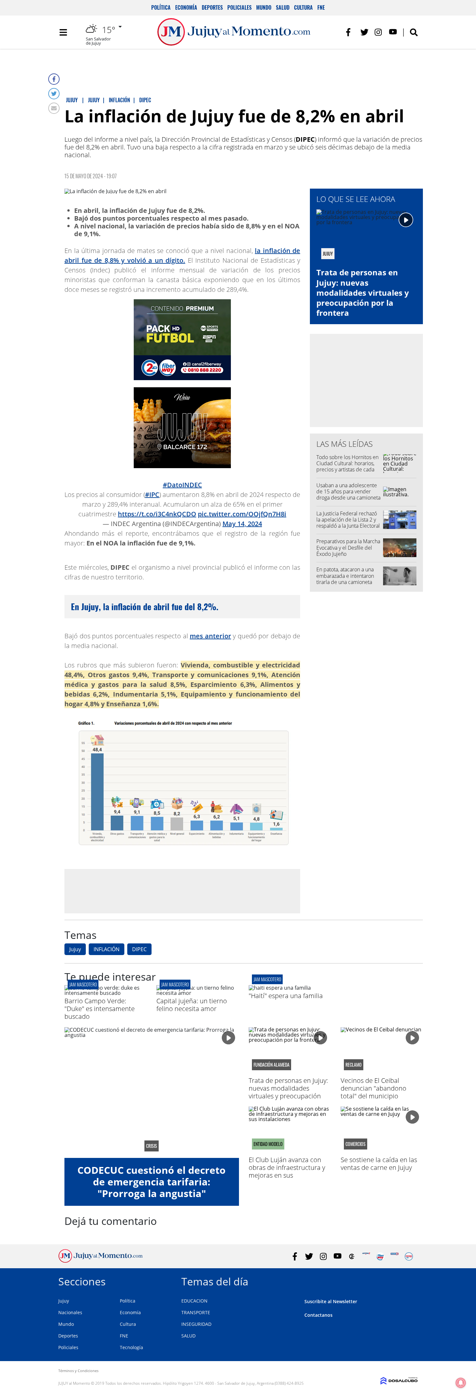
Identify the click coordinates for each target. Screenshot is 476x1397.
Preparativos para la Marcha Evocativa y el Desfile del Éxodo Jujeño (348, 547)
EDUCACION (194, 1301)
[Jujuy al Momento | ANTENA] (366, 1256)
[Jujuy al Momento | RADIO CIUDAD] (409, 1256)
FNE (321, 7)
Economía (186, 7)
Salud (282, 7)
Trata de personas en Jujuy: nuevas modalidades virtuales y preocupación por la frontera (362, 292)
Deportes (212, 7)
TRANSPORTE (195, 1312)
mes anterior (210, 636)
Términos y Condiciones (78, 1370)
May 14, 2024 (242, 523)
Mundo (263, 7)
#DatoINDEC (182, 484)
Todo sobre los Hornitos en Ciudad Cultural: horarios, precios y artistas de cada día (347, 466)
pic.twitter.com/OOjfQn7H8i (242, 514)
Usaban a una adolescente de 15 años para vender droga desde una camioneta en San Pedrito (348, 495)
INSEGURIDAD (196, 1324)
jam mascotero (83, 984)
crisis (151, 1146)
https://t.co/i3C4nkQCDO (157, 514)
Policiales (239, 7)
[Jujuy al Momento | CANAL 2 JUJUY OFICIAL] (352, 1256)
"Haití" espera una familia (286, 995)
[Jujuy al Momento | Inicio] (410, 1280)
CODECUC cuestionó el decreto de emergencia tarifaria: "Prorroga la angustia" (151, 1181)
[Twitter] (54, 93)
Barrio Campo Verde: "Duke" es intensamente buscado (99, 1008)
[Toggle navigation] (63, 32)
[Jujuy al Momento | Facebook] (350, 32)
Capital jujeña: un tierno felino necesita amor (191, 1004)
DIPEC (139, 949)
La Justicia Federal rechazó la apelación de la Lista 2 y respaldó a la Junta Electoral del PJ (348, 523)
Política (161, 7)
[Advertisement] (182, 890)
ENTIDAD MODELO (268, 1144)
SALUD (188, 1336)
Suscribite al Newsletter (330, 1301)
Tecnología (131, 1347)
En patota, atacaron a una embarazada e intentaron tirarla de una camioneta (345, 575)
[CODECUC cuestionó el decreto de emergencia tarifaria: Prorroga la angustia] (151, 1092)
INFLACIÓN (106, 949)
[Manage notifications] (461, 1383)
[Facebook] (54, 79)
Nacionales (70, 1312)
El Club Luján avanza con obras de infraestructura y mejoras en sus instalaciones (287, 1171)
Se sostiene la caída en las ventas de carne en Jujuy (379, 1163)
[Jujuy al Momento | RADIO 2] (395, 1256)
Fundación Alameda (271, 1064)
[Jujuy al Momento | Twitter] (364, 32)
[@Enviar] (54, 108)
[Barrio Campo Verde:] (105, 992)
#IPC (152, 494)
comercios (356, 1144)
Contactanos (318, 1315)
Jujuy (75, 949)
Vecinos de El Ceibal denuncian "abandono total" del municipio (373, 1088)
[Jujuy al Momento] (100, 1260)
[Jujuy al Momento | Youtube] (393, 32)
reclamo (354, 1064)
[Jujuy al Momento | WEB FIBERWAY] (380, 1256)
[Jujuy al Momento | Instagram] (379, 32)
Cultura (303, 7)
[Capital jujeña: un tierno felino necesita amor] (197, 992)
